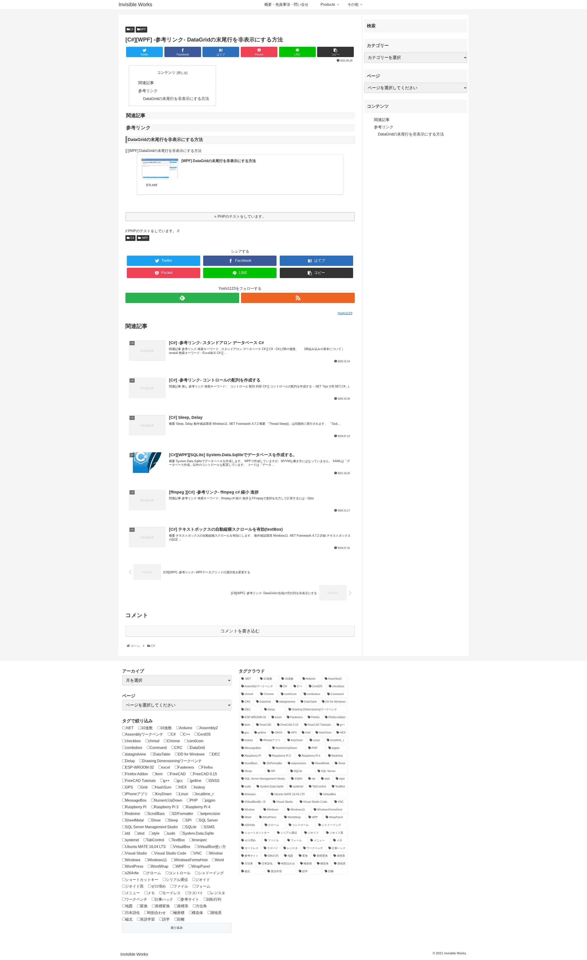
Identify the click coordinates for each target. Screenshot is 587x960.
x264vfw (132, 873)
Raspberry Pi (136, 807)
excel (165, 767)
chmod (153, 741)
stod (141, 833)
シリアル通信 (177, 880)
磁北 (129, 919)
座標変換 (162, 906)
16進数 (166, 728)
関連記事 (146, 82)
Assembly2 (209, 728)
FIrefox (207, 767)
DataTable (162, 754)
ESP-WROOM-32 (139, 767)
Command (158, 748)
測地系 (216, 913)
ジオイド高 (134, 886)
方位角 (201, 906)
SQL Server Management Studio (151, 827)
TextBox (178, 840)
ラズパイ (195, 893)
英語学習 (147, 919)
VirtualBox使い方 (212, 847)
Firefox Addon (136, 774)
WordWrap (159, 866)
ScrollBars (156, 814)
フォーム (203, 886)
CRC (178, 748)
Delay (130, 761)
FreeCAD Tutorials (140, 781)
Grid (144, 787)
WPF (143, 29)
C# (131, 29)
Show (156, 820)
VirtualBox (181, 847)
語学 (166, 919)
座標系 (182, 906)
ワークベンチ (136, 899)
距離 (181, 919)
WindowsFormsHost (191, 860)
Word (219, 860)
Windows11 (157, 860)
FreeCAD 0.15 (205, 774)
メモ (151, 893)
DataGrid (197, 748)
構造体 (197, 913)
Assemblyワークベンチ (144, 734)
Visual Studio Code (170, 853)
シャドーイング (211, 873)
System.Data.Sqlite (198, 833)
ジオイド (202, 880)
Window (216, 853)
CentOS (204, 734)
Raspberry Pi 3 (166, 807)
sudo (171, 833)
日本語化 (132, 913)
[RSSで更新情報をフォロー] (298, 298)
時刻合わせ (156, 913)
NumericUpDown (168, 800)
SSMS (209, 827)
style (156, 833)
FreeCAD (178, 774)
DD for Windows (191, 754)
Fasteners (186, 767)
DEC (216, 754)
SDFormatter (182, 814)
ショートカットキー (141, 880)
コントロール (180, 873)
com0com (195, 741)
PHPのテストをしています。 (242, 216)
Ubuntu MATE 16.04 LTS (145, 847)
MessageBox (136, 800)
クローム (153, 873)
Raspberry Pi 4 (198, 807)
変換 (143, 906)
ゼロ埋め (158, 886)
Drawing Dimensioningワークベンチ (172, 761)
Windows (132, 860)
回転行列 (214, 899)
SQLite (191, 827)
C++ (186, 734)
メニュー (132, 893)
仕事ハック (164, 899)
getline (195, 781)
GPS (129, 787)
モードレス (171, 893)
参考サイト (190, 899)
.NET (129, 728)
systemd (132, 840)
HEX (183, 787)
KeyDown (163, 794)
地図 (129, 906)
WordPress (134, 866)
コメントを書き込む (240, 631)
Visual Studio (136, 853)
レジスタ (217, 893)
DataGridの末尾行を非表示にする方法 (176, 98)
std (127, 833)
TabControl (155, 840)
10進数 (147, 728)
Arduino (185, 728)
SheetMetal (134, 820)
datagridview (135, 754)
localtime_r (204, 794)
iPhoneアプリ (136, 794)
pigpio (210, 800)
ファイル (180, 886)
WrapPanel (201, 866)
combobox (133, 748)
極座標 (178, 913)
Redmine (132, 814)
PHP (194, 800)
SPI (188, 820)
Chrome (173, 741)
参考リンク (148, 90)
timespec (199, 840)
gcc (180, 781)
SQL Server (208, 820)
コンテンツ (166, 72)
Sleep (173, 820)
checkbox (133, 741)
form (159, 774)
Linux (183, 794)
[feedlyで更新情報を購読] (182, 298)
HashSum (163, 787)
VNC (198, 853)
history (199, 787)
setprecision (210, 814)
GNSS (214, 781)
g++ (166, 781)
